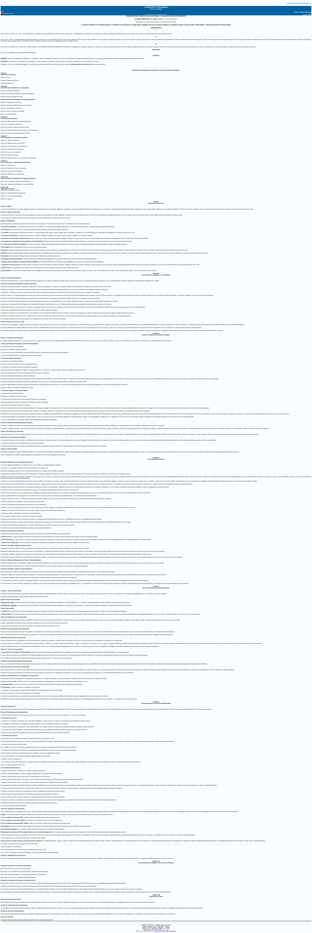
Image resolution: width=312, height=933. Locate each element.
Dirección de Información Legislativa (164, 931)
